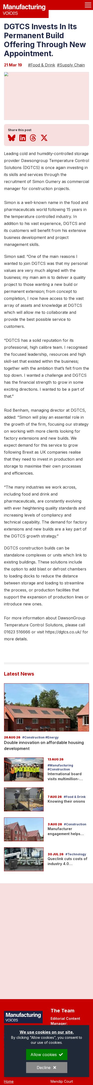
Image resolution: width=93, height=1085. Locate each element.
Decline (44, 1067)
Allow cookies (44, 1054)
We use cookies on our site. (46, 1032)
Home (9, 1081)
